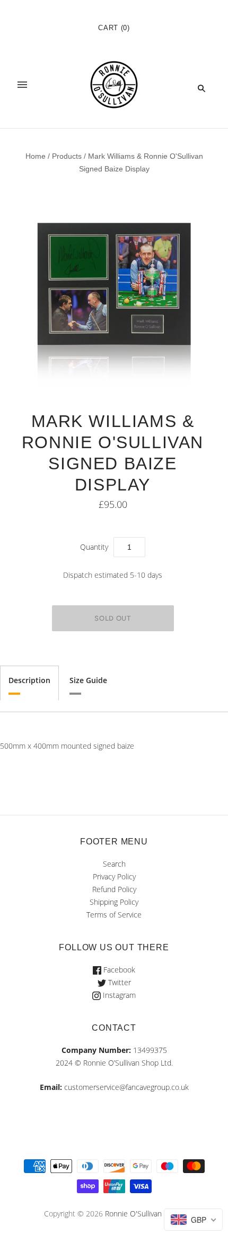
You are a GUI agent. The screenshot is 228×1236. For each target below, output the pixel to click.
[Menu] (22, 88)
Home (35, 156)
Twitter (118, 982)
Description (29, 680)
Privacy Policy (114, 876)
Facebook (118, 970)
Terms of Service (114, 915)
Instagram (118, 995)
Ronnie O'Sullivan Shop (143, 1213)
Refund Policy (114, 889)
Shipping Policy (114, 902)
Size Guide (88, 680)
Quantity (94, 547)
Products (67, 156)
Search (114, 864)
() (113, 28)
